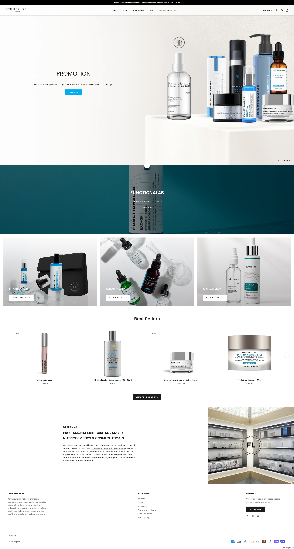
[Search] (282, 10)
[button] (288, 547)
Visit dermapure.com (168, 10)
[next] (286, 355)
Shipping (141, 502)
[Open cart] (287, 10)
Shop (114, 10)
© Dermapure (14, 542)
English (266, 10)
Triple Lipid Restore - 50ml (249, 380)
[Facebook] (247, 516)
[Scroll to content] (147, 165)
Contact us (142, 506)
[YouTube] (258, 516)
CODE (151, 10)
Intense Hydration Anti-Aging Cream (181, 380)
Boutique (141, 498)
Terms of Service (145, 514)
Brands (125, 10)
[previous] (7, 355)
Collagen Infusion (44, 380)
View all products (147, 397)
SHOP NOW (73, 95)
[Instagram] (253, 516)
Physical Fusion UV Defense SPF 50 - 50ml (113, 380)
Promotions (138, 10)
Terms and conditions (147, 510)
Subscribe (255, 509)
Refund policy (143, 517)
